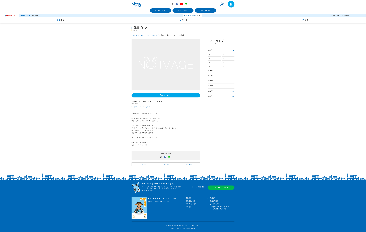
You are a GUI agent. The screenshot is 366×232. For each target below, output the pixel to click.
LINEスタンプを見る (221, 187)
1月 (223, 66)
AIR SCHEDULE (162, 198)
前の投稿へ (189, 164)
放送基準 (213, 198)
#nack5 (142, 106)
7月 (223, 54)
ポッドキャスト (205, 10)
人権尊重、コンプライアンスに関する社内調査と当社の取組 (220, 208)
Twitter (173, 4)
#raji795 (135, 106)
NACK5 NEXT (183, 10)
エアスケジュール (160, 10)
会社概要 (188, 198)
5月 (223, 58)
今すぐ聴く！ (167, 95)
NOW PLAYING (191, 15)
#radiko (149, 106)
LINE (186, 4)
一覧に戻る (166, 164)
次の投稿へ (143, 164)
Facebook (177, 4)
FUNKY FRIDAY (25, 15)
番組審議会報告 (190, 201)
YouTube (181, 4)
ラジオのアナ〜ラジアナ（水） (141, 35)
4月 (209, 62)
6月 (209, 58)
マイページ (222, 5)
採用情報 (188, 207)
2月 (209, 66)
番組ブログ (155, 35)
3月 (223, 62)
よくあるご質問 (215, 204)
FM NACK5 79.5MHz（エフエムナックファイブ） (136, 4)
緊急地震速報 (214, 201)
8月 (209, 54)
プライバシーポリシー (192, 204)
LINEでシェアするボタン (169, 157)
